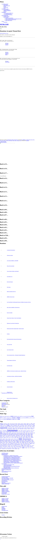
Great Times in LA (4, 480)
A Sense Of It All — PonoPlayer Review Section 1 (11, 455)
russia (1, 444)
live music (1, 437)
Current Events (6, 7)
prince (4, 442)
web (6, 448)
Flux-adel (30, 416)
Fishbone (1, 431)
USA (20, 447)
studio (12, 446)
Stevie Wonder (5, 446)
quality (33, 417)
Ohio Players (2, 440)
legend (21, 436)
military (24, 437)
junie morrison (28, 435)
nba (20, 417)
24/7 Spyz (5, 423)
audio (5, 416)
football (10, 431)
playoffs (9, 441)
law (10, 436)
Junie (24, 435)
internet (14, 434)
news (23, 439)
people (26, 440)
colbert (26, 425)
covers (26, 426)
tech (13, 419)
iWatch (31, 434)
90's (14, 423)
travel (7, 447)
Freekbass (27, 431)
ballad (34, 423)
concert (21, 416)
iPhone (24, 434)
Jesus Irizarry (11, 140)
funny (1, 417)
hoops (26, 433)
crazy (28, 426)
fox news (20, 431)
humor (32, 433)
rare (0, 443)
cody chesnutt (22, 425)
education (25, 428)
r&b (25, 442)
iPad (22, 434)
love (9, 437)
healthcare (12, 433)
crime (30, 426)
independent (4, 434)
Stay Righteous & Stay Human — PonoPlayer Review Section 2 (13, 456)
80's (12, 423)
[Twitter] (0, 28)
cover (22, 416)
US (18, 447)
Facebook (24, 430)
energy (1, 430)
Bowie (30, 424)
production (10, 442)
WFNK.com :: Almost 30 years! (6, 469)
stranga (3, 21)
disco (34, 427)
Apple (3, 416)
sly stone (9, 445)
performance (29, 440)
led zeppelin (16, 436)
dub (18, 428)
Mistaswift (27, 437)
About (3, 470)
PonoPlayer (27, 441)
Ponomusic (23, 441)
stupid (14, 446)
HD (34, 432)
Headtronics (6, 433)
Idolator (3, 507)
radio (32, 442)
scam (13, 444)
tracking (5, 447)
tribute (13, 447)
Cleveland (15, 416)
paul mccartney (22, 440)
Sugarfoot (23, 446)
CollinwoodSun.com (7, 9)
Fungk (32, 431)
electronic (32, 428)
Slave (29, 444)
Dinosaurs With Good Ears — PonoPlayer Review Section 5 (12, 458)
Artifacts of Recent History (7, 465)
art (29, 423)
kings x (4, 436)
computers (6, 426)
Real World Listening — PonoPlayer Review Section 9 (12, 462)
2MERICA (24, 139)
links (13, 140)
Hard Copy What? (3, 141)
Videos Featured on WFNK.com (6, 471)
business (33, 424)
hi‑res (18, 433)
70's (10, 423)
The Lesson (3, 509)
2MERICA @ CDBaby (5, 488)
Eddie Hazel (21, 428)
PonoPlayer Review (6, 16)
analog (22, 423)
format (13, 431)
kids (31, 435)
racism (29, 442)
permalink (27, 140)
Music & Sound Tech (7, 5)
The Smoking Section (5, 510)
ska (26, 444)
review (19, 443)
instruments (10, 434)
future (3, 417)
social (11, 445)
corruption (20, 426)
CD (5, 425)
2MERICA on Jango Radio (6, 491)
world (13, 448)
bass (4, 424)
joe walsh (22, 435)
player (1, 441)
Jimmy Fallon (18, 435)
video (18, 419)
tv (17, 447)
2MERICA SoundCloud (7, 10)
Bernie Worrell (13, 424)
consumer (13, 426)
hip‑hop (21, 433)
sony (20, 445)
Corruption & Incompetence (6, 476)
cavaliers (1, 425)
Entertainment (6, 4)
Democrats (28, 427)
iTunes (29, 434)
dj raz (7, 428)
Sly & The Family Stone (3, 445)
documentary (10, 428)
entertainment (5, 430)
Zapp (18, 448)
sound (28, 445)
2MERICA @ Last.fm (5, 500)
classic (11, 416)
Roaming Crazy (27, 443)
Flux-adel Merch (4, 493)
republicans (12, 443)
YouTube (16, 448)
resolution (15, 443)
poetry (12, 441)
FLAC (4, 431)
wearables (3, 448)
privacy (7, 442)
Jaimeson (7, 140)
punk (20, 442)
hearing (15, 433)
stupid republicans (18, 446)
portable (32, 441)
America (19, 423)
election (29, 428)
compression (2, 426)
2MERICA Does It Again (5, 483)
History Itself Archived (8, 20)
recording (3, 443)
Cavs (9, 416)
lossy (7, 437)
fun (29, 431)
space (30, 445)
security (25, 444)
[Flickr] (1, 28)
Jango (4, 435)
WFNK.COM (4, 24)
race (27, 442)
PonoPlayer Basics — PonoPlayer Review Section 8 (11, 461)
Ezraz (32, 139)
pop (30, 417)
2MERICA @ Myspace (5, 490)
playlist (4, 441)
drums (16, 428)
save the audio (9, 444)
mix (29, 437)
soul (10, 419)
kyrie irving (7, 436)
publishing (17, 442)
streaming (9, 446)
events (19, 430)
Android (25, 423)
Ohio (23, 417)
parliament (17, 440)
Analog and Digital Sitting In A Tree (10, 19)
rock (20, 140)
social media (15, 445)
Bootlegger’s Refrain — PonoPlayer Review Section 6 (11, 459)
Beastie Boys (8, 424)
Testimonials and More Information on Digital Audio (11, 467)
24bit (8, 423)
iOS (9, 417)
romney (33, 443)
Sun (26, 446)
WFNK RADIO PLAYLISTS (8, 14)
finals (33, 430)
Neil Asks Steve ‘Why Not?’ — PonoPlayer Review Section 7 (13, 460)
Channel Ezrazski (4, 492)
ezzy (7, 33)
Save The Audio (6, 17)
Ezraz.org (5, 11)
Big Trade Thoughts (5, 481)
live (14, 417)
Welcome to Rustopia (3, 142)
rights (21, 443)
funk (2, 140)
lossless (5, 437)
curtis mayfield (10, 427)
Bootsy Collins (26, 424)
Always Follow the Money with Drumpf (7, 479)
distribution (2, 428)
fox (18, 431)
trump (15, 419)
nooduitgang (5, 22)
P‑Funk (14, 440)
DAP (16, 427)
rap (33, 442)
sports (33, 445)
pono (29, 417)
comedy (18, 416)
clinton (18, 425)
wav (0, 448)
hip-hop (4, 140)
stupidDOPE (4, 508)
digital (24, 416)
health (9, 433)
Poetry (5, 8)
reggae (6, 443)
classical (11, 425)
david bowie (19, 427)
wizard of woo (9, 448)
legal (19, 436)
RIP (23, 443)
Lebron (11, 417)
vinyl (28, 447)
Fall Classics (3, 482)
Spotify (1, 446)
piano (32, 440)
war (30, 447)
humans (29, 433)
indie (7, 434)
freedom (24, 431)
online (9, 440)
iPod (26, 434)
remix (9, 443)
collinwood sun (28, 139)
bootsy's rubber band (21, 424)
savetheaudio (5, 444)
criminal (33, 426)
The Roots (1, 447)
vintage (26, 447)
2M (21, 139)
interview (17, 434)
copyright (16, 426)
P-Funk (25, 417)
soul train (25, 445)
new (13, 439)
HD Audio (2, 433)
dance (14, 427)
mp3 (17, 438)
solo (18, 445)
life (13, 417)
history (24, 433)
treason (10, 447)
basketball (7, 416)
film (31, 430)
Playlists (5, 6)
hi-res (6, 417)
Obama (26, 439)
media (15, 437)
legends (24, 436)
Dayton (23, 427)
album (16, 423)
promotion (18, 140)
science (22, 444)
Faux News (28, 430)
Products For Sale (4, 406)
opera (11, 440)
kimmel (1, 436)
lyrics (13, 437)
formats (16, 431)
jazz (6, 435)
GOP (4, 417)
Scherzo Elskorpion (17, 444)
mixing (32, 437)
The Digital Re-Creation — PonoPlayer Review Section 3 (12, 457)
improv (1, 434)
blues (16, 424)
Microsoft (20, 437)
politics (27, 417)
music (15, 140)
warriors (33, 447)
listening (29, 436)
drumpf (26, 416)
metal (16, 417)
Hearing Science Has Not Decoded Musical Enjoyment (13, 18)
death (25, 427)
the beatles (31, 446)
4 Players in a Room (5, 477)
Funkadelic (4, 432)
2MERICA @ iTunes (5, 489)
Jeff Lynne (9, 435)
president (1, 442)
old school (5, 440)
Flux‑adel (7, 431)
